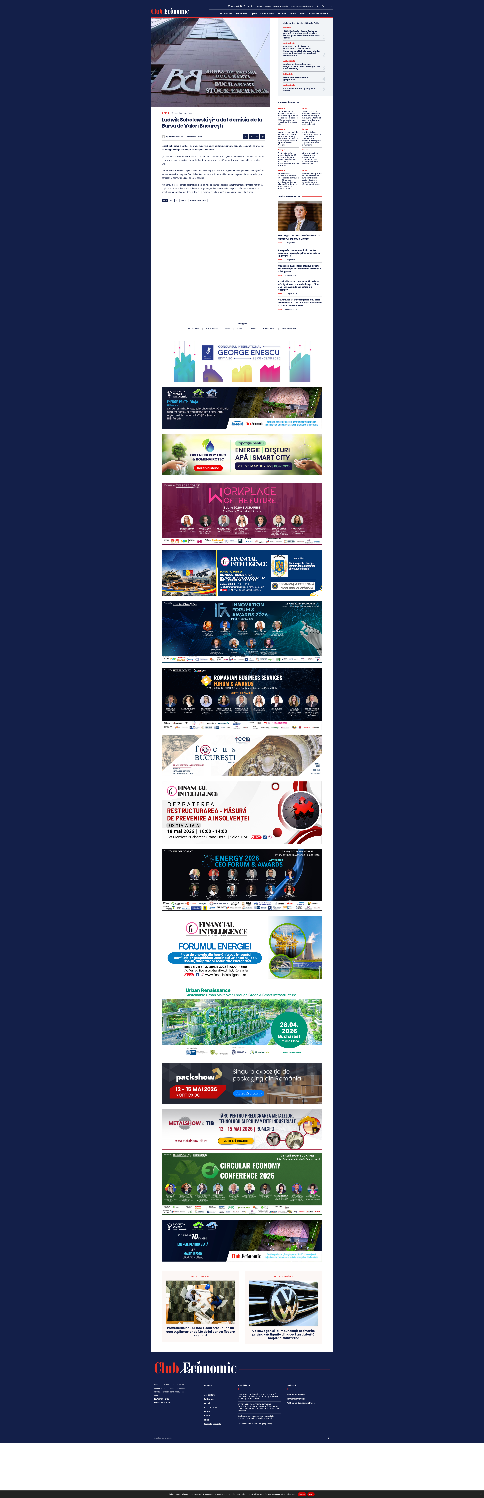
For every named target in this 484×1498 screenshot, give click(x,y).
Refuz (311, 1494)
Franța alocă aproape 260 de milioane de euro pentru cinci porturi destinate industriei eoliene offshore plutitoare (312, 178)
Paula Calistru (176, 136)
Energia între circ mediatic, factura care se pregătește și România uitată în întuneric (299, 253)
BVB (177, 201)
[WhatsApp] (262, 136)
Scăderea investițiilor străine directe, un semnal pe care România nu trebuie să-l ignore (299, 268)
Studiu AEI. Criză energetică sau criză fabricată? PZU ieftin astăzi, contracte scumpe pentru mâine (300, 302)
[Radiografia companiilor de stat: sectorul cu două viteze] (300, 216)
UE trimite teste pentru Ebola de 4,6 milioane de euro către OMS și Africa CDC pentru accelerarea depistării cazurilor (288, 159)
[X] (251, 136)
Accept (302, 1494)
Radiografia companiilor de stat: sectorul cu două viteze (299, 237)
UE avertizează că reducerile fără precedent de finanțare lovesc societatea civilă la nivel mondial (310, 158)
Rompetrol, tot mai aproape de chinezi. (299, 89)
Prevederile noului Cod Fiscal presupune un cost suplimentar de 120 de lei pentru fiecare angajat (200, 1331)
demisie (184, 201)
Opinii (165, 113)
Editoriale (288, 74)
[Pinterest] (256, 136)
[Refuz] (481, 1494)
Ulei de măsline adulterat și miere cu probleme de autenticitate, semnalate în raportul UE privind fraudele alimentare (312, 138)
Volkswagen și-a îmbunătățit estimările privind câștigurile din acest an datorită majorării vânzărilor (283, 1334)
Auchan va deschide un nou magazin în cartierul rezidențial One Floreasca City (301, 66)
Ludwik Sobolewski (198, 201)
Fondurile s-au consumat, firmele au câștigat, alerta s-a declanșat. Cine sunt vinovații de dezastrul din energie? (299, 285)
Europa (287, 28)
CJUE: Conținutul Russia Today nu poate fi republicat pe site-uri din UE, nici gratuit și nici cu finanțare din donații (301, 34)
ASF (171, 201)
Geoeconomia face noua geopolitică (296, 78)
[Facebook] (331, 6)
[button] (323, 6)
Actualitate (289, 43)
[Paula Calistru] (164, 136)
